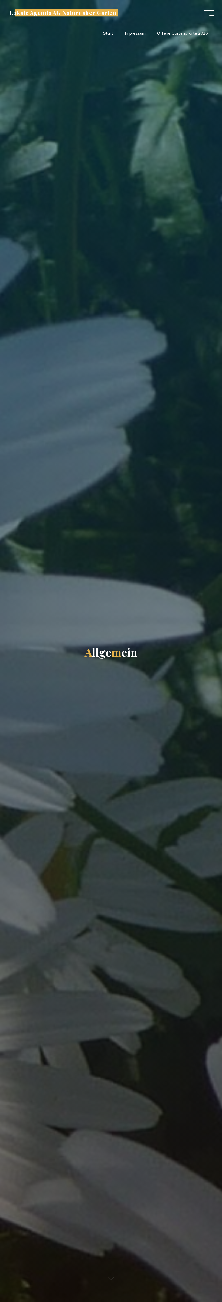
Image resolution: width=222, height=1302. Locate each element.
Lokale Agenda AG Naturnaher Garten (63, 12)
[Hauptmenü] (209, 13)
